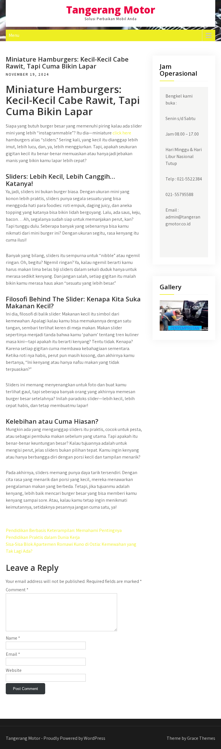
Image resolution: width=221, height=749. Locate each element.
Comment (17, 590)
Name (13, 638)
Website (14, 670)
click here (122, 133)
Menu (14, 35)
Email (13, 654)
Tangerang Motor (110, 9)
